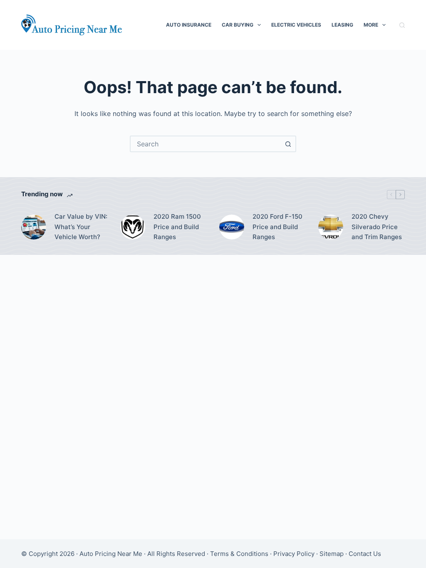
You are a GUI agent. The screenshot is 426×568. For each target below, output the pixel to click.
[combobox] (205, 144)
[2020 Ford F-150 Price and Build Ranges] (231, 227)
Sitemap (332, 554)
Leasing (342, 25)
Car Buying (237, 25)
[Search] (402, 25)
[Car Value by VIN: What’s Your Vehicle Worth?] (33, 227)
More (371, 25)
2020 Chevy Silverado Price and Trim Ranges (377, 226)
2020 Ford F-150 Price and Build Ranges (277, 226)
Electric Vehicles (296, 25)
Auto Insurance (188, 25)
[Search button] (287, 143)
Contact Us (365, 554)
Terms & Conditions (239, 554)
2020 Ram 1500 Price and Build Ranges (177, 226)
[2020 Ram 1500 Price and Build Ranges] (132, 227)
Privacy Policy (294, 554)
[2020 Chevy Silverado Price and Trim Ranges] (330, 227)
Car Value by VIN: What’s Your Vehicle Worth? (80, 226)
